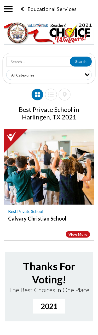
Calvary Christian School (37, 218)
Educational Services (52, 9)
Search (81, 61)
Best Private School (25, 211)
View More (77, 234)
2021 (49, 306)
